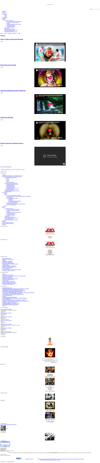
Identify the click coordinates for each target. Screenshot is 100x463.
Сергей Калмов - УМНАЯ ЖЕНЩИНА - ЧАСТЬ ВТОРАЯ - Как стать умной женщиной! (18, 292)
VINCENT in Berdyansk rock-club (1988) (9, 266)
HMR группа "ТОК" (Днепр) (7, 267)
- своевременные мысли (11, 26)
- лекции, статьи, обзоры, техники (13, 22)
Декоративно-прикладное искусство (11, 29)
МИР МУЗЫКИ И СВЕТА (7, 287)
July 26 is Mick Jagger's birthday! (8, 259)
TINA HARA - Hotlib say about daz (8, 270)
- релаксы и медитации (11, 25)
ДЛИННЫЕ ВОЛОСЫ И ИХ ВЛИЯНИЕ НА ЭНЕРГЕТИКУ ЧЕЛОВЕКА (15, 288)
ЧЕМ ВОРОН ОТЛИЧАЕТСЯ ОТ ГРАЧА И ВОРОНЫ (12, 291)
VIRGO (3, 305)
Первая (3, 169)
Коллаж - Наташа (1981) (6, 258)
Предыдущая (7, 169)
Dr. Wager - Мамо (5, 264)
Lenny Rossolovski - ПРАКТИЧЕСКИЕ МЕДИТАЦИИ (12, 293)
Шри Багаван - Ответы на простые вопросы (10, 301)
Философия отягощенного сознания (11, 31)
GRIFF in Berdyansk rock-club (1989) (8, 265)
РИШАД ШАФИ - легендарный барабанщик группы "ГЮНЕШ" (14, 290)
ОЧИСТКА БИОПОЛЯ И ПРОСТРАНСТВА (13, 90)
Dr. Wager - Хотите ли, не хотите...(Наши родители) (11, 269)
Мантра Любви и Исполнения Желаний (11, 39)
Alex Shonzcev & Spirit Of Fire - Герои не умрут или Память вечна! (14, 275)
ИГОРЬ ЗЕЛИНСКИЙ (6, 299)
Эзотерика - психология (9, 20)
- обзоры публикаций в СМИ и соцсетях (14, 24)
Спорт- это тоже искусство (9, 30)
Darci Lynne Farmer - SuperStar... (6, 309)
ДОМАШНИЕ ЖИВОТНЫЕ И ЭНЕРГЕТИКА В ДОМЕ (12, 289)
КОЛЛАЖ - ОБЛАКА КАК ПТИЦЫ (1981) (10, 263)
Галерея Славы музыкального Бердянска (9, 297)
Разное (5, 33)
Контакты (4, 296)
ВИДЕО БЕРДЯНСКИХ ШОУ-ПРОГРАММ (8, 424)
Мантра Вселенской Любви (8, 65)
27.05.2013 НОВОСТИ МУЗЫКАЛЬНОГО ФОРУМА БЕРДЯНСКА (14, 298)
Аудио (6, 14)
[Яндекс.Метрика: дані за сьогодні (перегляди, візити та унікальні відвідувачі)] (50, 459)
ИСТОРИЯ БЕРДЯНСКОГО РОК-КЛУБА (10, 304)
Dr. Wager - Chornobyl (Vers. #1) (8, 284)
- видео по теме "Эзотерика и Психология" (14, 21)
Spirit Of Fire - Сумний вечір (7, 261)
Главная (1, 33)
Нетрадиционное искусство (9, 28)
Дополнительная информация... (6, 166)
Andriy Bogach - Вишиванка (7, 277)
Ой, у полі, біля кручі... (6, 268)
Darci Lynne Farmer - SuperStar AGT (8, 281)
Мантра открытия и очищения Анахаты (11, 143)
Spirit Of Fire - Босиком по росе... (8, 279)
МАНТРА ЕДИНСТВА (6, 117)
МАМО (3, 260)
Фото (5, 16)
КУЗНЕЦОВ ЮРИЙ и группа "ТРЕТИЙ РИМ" (10, 303)
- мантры (8, 23)
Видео (6, 15)
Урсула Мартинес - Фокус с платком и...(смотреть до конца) (13, 294)
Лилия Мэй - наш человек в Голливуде (9, 302)
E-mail (1, 41)
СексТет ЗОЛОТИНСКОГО (7, 295)
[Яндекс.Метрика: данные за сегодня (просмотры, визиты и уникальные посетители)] (43, 459)
